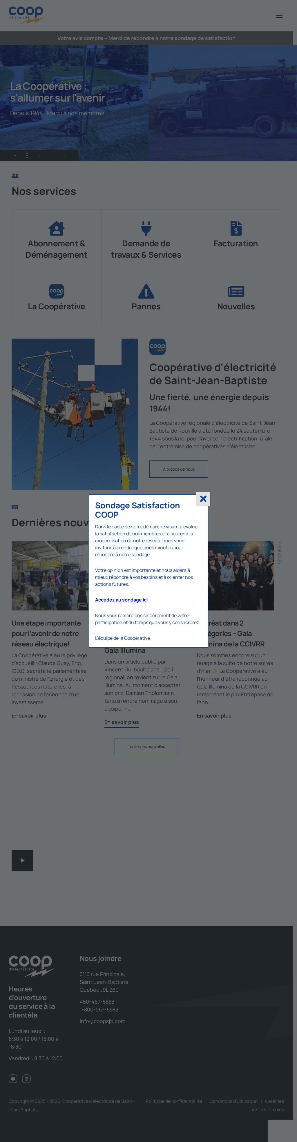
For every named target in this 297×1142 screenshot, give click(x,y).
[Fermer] (203, 499)
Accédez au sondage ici (121, 600)
